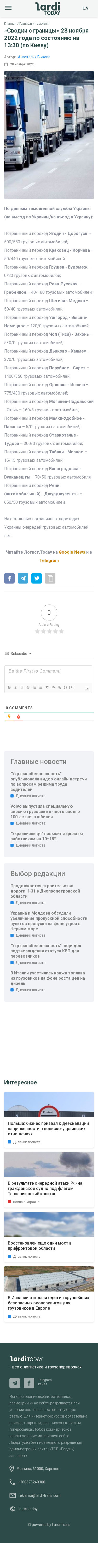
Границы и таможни (34, 23)
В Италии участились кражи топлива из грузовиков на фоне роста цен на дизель (47, 978)
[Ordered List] (34, 687)
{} (65, 687)
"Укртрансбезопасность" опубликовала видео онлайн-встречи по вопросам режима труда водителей (48, 781)
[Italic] (15, 687)
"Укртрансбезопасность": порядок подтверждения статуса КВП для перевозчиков (45, 951)
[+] (72, 687)
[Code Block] (53, 687)
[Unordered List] (40, 687)
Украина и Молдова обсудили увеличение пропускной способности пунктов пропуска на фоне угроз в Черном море (48, 921)
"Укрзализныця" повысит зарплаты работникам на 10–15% (46, 836)
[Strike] (28, 687)
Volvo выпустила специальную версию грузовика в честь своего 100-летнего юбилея (45, 811)
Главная (10, 23)
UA (85, 8)
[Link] (59, 687)
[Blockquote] (47, 687)
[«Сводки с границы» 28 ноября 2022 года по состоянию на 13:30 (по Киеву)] (9, 579)
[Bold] (9, 687)
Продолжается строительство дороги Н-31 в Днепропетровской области (45, 891)
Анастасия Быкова (34, 57)
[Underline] (22, 687)
